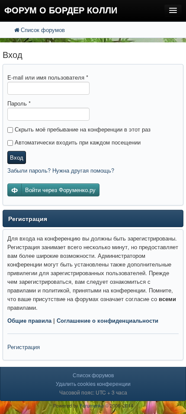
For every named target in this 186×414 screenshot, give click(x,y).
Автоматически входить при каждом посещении (77, 142)
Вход (16, 157)
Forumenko (92, 405)
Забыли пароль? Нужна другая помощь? (60, 170)
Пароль (19, 103)
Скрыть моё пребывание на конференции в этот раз (82, 129)
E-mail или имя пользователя (47, 77)
